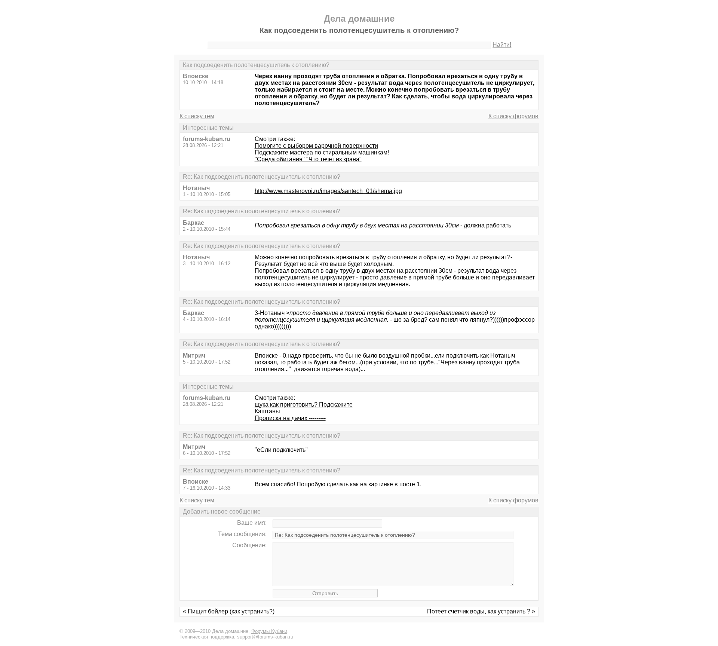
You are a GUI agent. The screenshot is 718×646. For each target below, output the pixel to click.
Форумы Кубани (269, 631)
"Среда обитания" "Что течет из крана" (308, 159)
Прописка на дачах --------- (290, 418)
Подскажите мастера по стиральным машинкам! (322, 152)
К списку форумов (513, 116)
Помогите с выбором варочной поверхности (316, 146)
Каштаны (267, 411)
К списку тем (197, 116)
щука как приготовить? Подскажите (304, 404)
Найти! (502, 45)
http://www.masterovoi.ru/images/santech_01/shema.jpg (328, 191)
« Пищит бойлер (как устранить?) (228, 611)
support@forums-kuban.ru (265, 637)
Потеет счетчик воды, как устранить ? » (481, 611)
